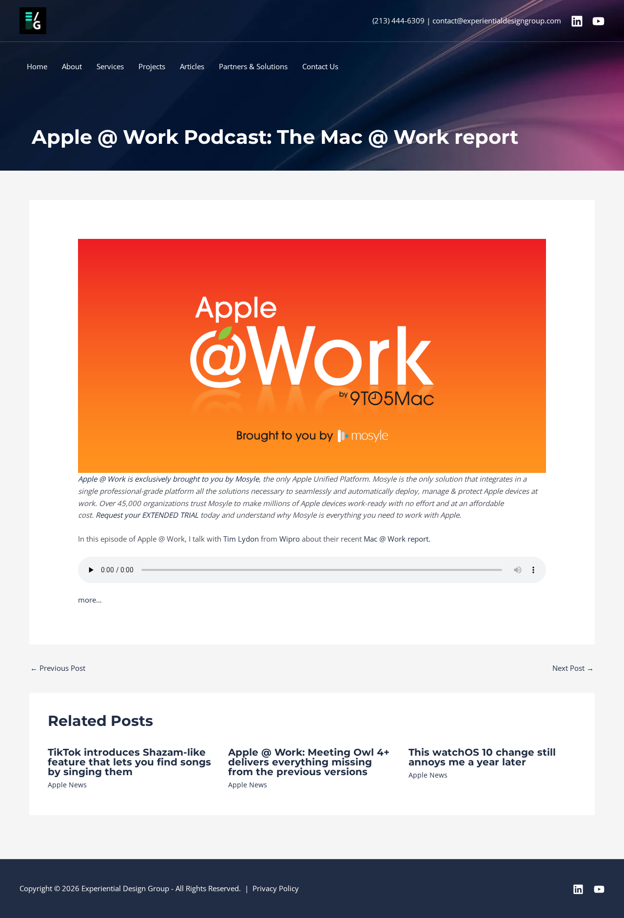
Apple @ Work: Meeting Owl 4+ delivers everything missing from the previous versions (309, 762)
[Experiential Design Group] (33, 20)
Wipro (289, 539)
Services (110, 66)
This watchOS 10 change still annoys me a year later (482, 757)
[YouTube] (598, 21)
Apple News (67, 784)
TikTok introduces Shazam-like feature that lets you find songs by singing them (129, 762)
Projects (151, 66)
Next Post (573, 668)
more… (90, 600)
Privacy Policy (276, 888)
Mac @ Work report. (397, 539)
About (72, 66)
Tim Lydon (241, 539)
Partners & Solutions (253, 66)
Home (37, 66)
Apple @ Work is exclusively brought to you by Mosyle (168, 479)
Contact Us (320, 66)
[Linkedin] (577, 21)
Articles (192, 66)
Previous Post (57, 668)
